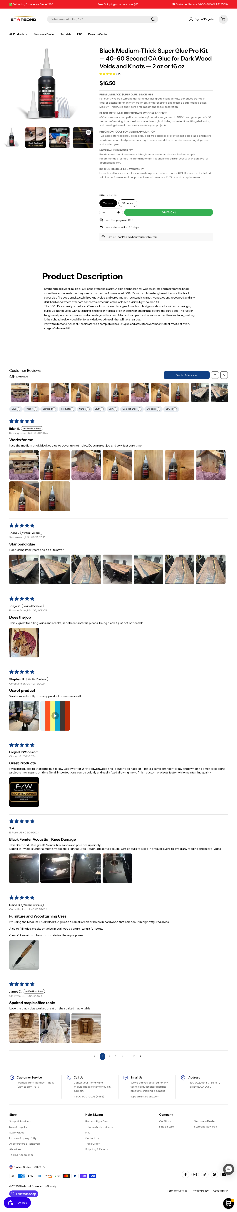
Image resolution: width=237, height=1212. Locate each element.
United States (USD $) (27, 1167)
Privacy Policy (200, 1190)
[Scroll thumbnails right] (223, 392)
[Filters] (215, 375)
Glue (14, 408)
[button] (107, 74)
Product (30, 408)
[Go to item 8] (160, 392)
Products (65, 408)
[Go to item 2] (40, 392)
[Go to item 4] (80, 392)
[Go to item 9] (180, 392)
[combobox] (102, 19)
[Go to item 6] (120, 392)
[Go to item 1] (20, 392)
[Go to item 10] (200, 392)
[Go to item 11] (220, 392)
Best (111, 408)
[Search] (153, 19)
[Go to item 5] (100, 392)
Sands (82, 408)
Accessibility (220, 1190)
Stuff (97, 408)
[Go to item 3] (60, 392)
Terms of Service (177, 1190)
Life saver (152, 408)
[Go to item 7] (140, 392)
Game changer (130, 408)
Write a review (186, 375)
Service (169, 408)
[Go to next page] (141, 1056)
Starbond (47, 408)
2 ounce (108, 203)
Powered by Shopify (44, 1186)
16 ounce (127, 203)
